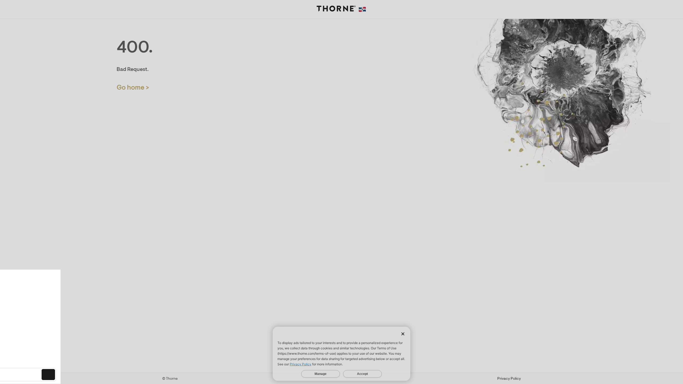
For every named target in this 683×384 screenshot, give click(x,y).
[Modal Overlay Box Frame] (55, 326)
